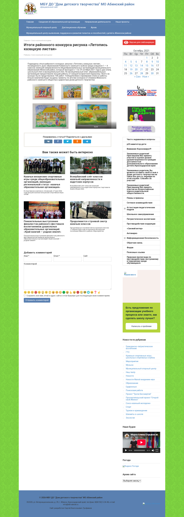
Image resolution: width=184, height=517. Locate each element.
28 (141, 73)
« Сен (137, 76)
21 (141, 69)
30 (152, 73)
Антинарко (132, 233)
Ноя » (145, 76)
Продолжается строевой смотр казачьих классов (88, 222)
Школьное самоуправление (140, 214)
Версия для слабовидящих (141, 42)
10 (157, 61)
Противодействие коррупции (141, 224)
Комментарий (30, 264)
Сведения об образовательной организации (59, 22)
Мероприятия (132, 361)
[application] (141, 442)
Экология (130, 418)
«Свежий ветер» (135, 228)
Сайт (85, 256)
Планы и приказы (135, 198)
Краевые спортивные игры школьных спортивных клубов (140, 357)
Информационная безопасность (143, 238)
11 (125, 65)
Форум (130, 247)
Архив (94, 27)
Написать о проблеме (141, 326)
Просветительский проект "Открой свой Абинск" (142, 398)
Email (57, 256)
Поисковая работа (134, 390)
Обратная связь (134, 243)
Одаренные (131, 387)
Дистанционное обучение (74, 27)
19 (131, 69)
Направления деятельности (98, 22)
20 (136, 69)
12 (131, 65)
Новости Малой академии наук (140, 379)
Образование (132, 383)
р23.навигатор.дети (136, 144)
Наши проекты (122, 22)
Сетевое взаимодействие (139, 203)
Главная (30, 22)
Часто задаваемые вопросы (141, 139)
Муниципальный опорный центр (41, 27)
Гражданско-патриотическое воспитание (139, 347)
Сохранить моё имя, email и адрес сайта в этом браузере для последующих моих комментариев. (68, 296)
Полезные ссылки (136, 252)
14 (141, 65)
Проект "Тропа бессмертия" (138, 394)
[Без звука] (153, 450)
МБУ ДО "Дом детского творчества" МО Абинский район (87, 4)
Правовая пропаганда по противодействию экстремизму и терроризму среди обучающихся (142, 260)
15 (146, 65)
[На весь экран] (157, 450)
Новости (130, 376)
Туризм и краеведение (136, 410)
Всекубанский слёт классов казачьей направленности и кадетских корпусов (86, 179)
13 (136, 65)
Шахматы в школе (134, 414)
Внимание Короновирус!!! (139, 149)
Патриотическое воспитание (141, 219)
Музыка (129, 365)
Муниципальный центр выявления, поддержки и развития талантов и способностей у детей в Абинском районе (78, 33)
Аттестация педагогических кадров (141, 208)
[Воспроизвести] (126, 450)
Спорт (128, 407)
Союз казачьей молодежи (41, 55)
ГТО (127, 352)
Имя (26, 256)
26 (131, 73)
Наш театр (130, 372)
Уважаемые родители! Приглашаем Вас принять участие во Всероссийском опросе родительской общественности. (140, 189)
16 (152, 65)
